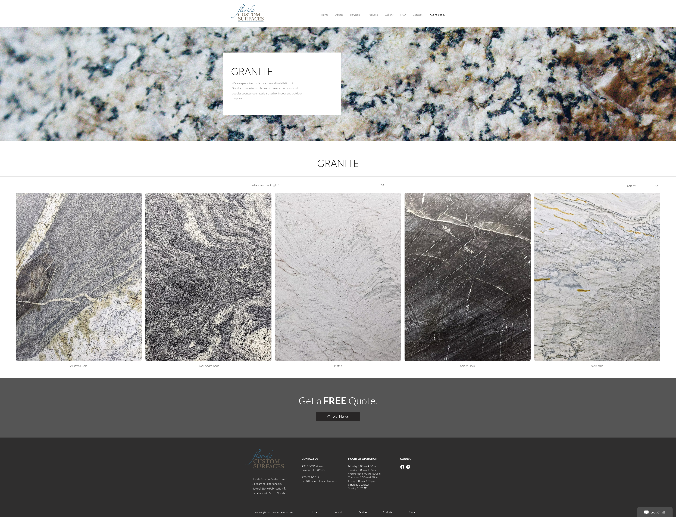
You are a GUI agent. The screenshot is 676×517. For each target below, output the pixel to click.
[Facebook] (402, 467)
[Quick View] (79, 277)
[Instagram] (408, 467)
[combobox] (642, 185)
